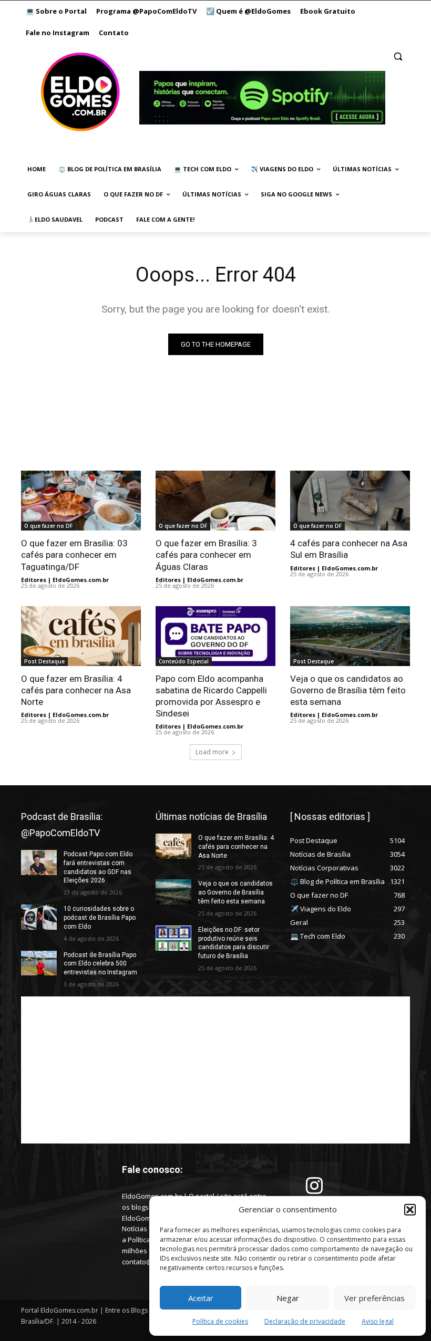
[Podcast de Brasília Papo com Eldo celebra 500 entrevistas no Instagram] (39, 963)
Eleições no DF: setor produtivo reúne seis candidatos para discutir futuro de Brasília (233, 943)
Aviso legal (378, 1321)
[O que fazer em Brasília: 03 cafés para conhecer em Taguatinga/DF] (81, 501)
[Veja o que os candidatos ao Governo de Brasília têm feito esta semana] (350, 636)
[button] (410, 1209)
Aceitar (200, 1298)
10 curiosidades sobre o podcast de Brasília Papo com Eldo (100, 917)
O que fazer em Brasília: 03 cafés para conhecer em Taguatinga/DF (74, 554)
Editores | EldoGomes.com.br (65, 580)
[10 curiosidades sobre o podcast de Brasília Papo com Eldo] (39, 917)
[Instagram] (314, 1186)
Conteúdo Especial (184, 661)
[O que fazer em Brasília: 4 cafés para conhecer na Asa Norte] (81, 636)
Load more (212, 751)
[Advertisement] (215, 1070)
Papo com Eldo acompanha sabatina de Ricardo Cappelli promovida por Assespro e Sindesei (211, 696)
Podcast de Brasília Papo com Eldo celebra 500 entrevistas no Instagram (100, 963)
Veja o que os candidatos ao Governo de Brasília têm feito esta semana (348, 690)
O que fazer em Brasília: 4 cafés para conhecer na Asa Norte (76, 690)
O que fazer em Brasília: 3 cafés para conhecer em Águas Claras (206, 554)
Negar (287, 1298)
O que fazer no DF (48, 525)
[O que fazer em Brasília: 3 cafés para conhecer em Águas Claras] (215, 501)
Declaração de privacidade (304, 1321)
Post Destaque (44, 661)
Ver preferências (374, 1298)
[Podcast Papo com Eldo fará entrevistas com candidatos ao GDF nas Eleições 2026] (39, 862)
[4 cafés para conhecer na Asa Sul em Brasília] (350, 501)
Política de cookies (220, 1321)
